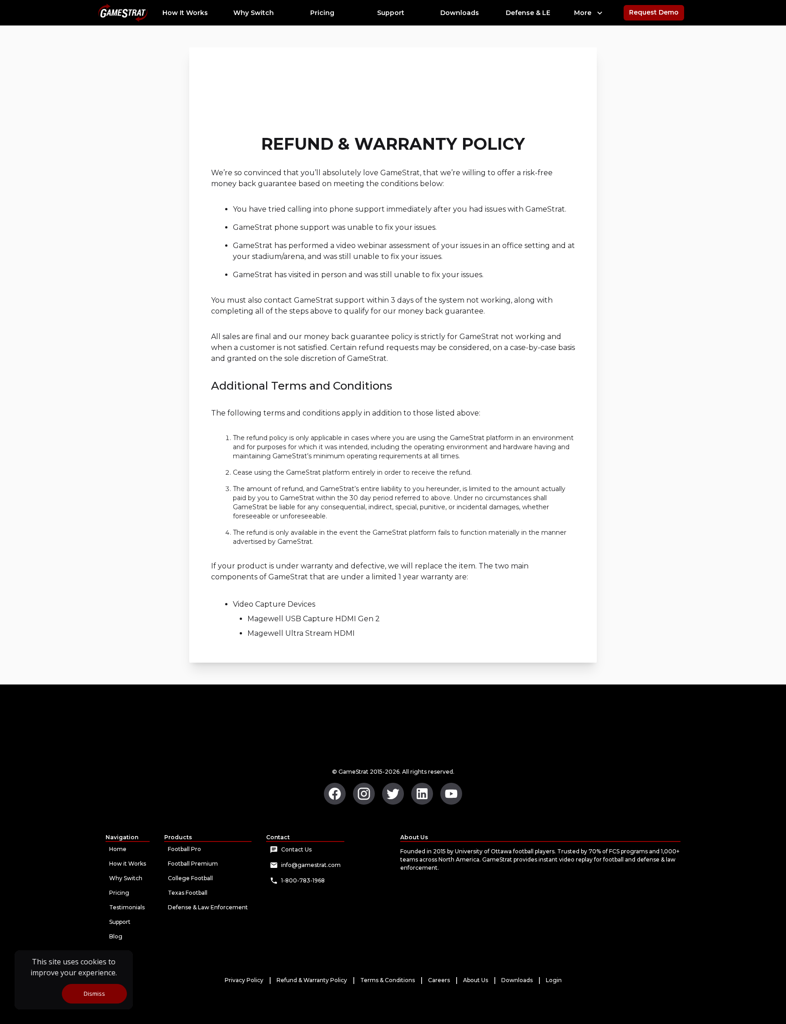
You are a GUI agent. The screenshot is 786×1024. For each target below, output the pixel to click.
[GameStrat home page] (335, 794)
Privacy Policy (244, 980)
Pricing (119, 892)
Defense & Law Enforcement (208, 907)
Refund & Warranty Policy (312, 980)
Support (120, 921)
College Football (190, 878)
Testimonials (127, 907)
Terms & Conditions (387, 980)
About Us (475, 980)
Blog (115, 936)
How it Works (127, 863)
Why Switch (125, 878)
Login (554, 980)
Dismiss (94, 993)
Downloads (517, 980)
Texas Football (187, 892)
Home (117, 849)
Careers (439, 980)
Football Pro (184, 849)
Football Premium (193, 863)
